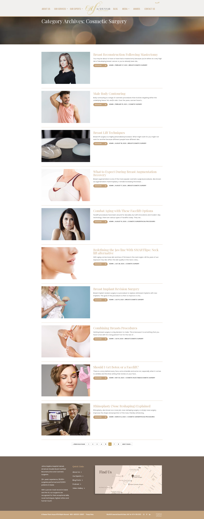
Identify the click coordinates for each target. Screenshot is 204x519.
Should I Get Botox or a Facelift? (116, 367)
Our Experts (77, 476)
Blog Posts (77, 480)
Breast (131, 65)
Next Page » (126, 444)
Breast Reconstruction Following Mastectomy (125, 54)
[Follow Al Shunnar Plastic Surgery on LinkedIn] (150, 514)
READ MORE (98, 65)
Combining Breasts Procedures (115, 328)
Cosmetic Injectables (134, 378)
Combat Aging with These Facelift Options (123, 211)
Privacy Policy (89, 514)
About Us (76, 472)
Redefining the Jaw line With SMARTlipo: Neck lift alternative (126, 251)
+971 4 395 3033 (136, 514)
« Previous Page (79, 444)
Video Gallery (78, 488)
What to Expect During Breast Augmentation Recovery (125, 173)
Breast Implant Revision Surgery (116, 289)
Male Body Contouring (109, 93)
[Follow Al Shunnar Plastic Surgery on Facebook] (147, 514)
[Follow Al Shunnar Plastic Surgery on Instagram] (144, 514)
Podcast (76, 484)
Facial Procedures (148, 221)
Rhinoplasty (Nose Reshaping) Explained (121, 406)
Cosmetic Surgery (140, 65)
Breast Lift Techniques (109, 132)
